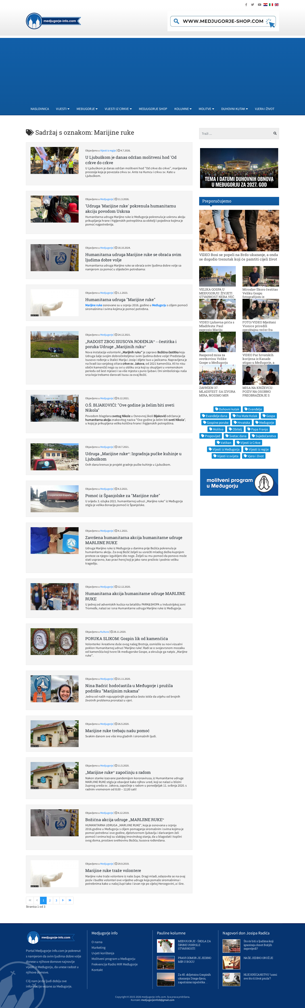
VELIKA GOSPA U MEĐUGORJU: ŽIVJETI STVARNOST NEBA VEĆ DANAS (216, 295)
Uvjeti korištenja (103, 953)
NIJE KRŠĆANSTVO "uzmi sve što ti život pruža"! (260, 976)
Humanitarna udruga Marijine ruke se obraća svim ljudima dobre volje (133, 257)
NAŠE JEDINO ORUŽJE (258, 958)
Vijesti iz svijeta (227, 456)
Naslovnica (40, 109)
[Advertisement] (152, 69)
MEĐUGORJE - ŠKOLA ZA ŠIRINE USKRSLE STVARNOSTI (194, 945)
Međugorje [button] (86, 109)
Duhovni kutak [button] (233, 109)
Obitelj (237, 429)
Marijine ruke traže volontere (113, 870)
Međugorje (266, 422)
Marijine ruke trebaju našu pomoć (117, 730)
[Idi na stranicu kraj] (70, 900)
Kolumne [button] (181, 109)
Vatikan (226, 442)
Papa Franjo (259, 429)
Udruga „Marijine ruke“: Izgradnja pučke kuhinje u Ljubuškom (133, 456)
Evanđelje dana (216, 416)
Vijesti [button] (61, 109)
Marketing (99, 947)
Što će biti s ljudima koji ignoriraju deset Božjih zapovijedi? (259, 945)
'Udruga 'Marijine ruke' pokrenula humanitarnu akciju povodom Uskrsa (130, 208)
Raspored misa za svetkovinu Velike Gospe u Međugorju (213, 359)
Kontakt (97, 970)
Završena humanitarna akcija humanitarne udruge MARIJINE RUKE (133, 540)
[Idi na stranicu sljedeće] (62, 900)
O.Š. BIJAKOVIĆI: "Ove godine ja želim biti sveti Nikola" (129, 407)
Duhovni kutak (229, 409)
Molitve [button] (205, 109)
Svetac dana (238, 436)
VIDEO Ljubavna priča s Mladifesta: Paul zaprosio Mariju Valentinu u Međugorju (216, 327)
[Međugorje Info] (53, 20)
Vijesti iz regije (108, 150)
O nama (97, 942)
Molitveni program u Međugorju (113, 958)
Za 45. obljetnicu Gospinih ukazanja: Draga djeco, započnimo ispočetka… (194, 978)
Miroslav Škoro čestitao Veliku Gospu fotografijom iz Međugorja (260, 295)
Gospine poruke (217, 422)
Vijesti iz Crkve (250, 442)
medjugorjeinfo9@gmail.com (157, 1000)
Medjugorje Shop (153, 109)
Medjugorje (106, 199)
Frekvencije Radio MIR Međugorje (115, 964)
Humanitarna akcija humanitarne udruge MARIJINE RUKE (135, 596)
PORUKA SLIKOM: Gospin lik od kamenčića (126, 638)
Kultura (104, 631)
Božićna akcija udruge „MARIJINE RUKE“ (124, 819)
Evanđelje (255, 409)
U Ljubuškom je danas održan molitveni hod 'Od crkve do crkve (131, 160)
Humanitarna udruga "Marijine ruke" (120, 299)
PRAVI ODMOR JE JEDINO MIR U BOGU (194, 960)
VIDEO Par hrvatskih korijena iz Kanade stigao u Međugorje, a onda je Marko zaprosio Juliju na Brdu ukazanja (260, 362)
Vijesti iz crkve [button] (117, 109)
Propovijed (212, 436)
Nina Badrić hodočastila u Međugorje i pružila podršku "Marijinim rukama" (129, 688)
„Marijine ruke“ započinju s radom (118, 772)
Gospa (270, 416)
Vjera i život (264, 109)
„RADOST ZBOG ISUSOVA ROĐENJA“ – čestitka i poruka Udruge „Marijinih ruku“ (131, 344)
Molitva (218, 429)
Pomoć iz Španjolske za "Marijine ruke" (122, 495)
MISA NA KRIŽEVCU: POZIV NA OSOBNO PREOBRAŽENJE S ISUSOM (257, 393)
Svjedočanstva (266, 436)
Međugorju (159, 305)
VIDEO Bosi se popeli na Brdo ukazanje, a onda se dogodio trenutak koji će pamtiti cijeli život (238, 256)
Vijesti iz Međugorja (226, 449)
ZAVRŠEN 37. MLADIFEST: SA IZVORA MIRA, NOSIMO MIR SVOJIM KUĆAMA (217, 393)
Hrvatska (244, 422)
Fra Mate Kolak (246, 416)
